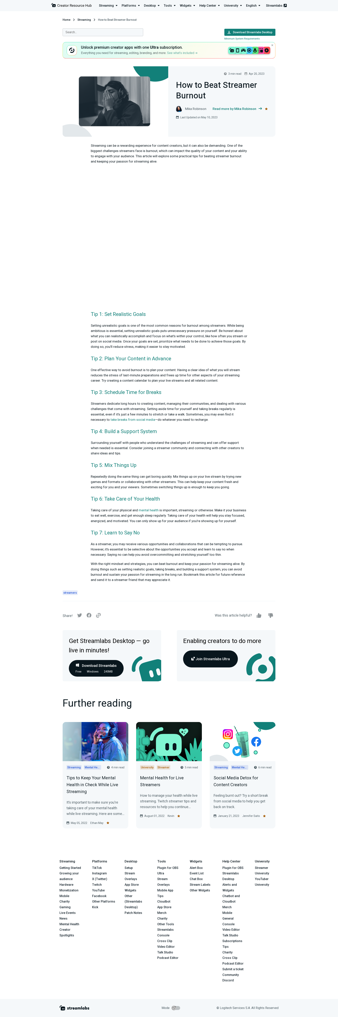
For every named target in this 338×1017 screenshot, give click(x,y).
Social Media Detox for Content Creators (236, 781)
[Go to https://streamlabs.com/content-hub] (71, 6)
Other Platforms (103, 901)
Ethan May (96, 823)
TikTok (97, 868)
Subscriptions (232, 941)
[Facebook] (89, 616)
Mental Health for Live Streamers (162, 781)
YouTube (98, 890)
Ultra (160, 873)
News (63, 918)
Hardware (66, 885)
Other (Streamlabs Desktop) (133, 901)
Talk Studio (165, 952)
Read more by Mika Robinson (234, 109)
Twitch (97, 885)
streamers (70, 592)
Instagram (99, 873)
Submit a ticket (233, 969)
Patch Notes (133, 913)
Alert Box (196, 868)
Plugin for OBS (167, 868)
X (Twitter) (99, 879)
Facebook (99, 896)
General (228, 918)
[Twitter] (79, 616)
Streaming (84, 19)
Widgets (130, 890)
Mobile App (165, 890)
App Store (132, 885)
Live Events (67, 913)
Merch (161, 913)
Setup (129, 868)
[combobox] (103, 32)
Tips (160, 896)
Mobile (64, 896)
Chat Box (196, 879)
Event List (197, 873)
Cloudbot (163, 901)
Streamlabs (274, 5)
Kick (95, 907)
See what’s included (181, 53)
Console (228, 924)
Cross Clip (164, 941)
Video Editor (166, 947)
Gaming (65, 907)
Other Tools (165, 924)
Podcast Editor (167, 958)
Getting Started (70, 868)
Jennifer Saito (251, 815)
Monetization (68, 890)
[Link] (98, 615)
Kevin (171, 815)
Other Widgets (200, 890)
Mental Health (69, 924)
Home (66, 19)
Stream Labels (200, 885)
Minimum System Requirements (242, 38)
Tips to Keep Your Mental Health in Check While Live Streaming (92, 784)
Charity (64, 901)
